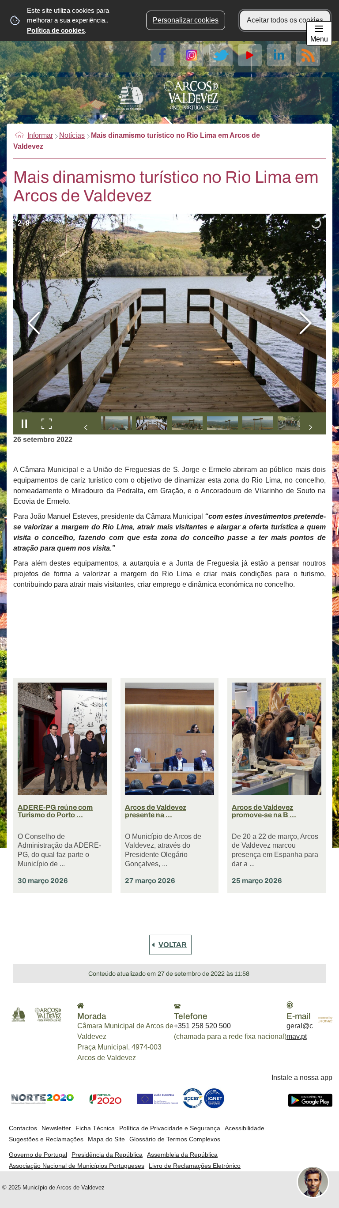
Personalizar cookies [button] (185, 20)
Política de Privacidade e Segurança (169, 1128)
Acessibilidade (244, 1128)
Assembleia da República (182, 1154)
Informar (40, 135)
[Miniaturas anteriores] (86, 427)
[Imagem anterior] (33, 323)
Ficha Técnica (95, 1128)
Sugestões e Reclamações (46, 1139)
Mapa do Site (106, 1139)
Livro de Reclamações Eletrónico (195, 1165)
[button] (116, 423)
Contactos (23, 1128)
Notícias (72, 135)
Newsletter (56, 1128)
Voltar (172, 944)
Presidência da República (107, 1154)
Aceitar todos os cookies (285, 20)
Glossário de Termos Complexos (174, 1139)
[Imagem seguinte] (305, 323)
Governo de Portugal (38, 1154)
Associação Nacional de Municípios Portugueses (76, 1165)
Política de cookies (56, 30)
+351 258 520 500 (202, 1026)
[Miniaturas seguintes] (310, 427)
